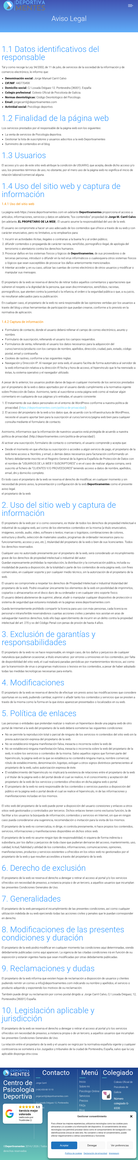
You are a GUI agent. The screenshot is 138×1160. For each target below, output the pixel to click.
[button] (131, 1116)
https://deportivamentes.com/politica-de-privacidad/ (52, 407)
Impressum (114, 1153)
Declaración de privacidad (95, 1153)
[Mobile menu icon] (131, 5)
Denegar (92, 1145)
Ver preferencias (120, 1145)
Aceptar (64, 1145)
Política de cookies (73, 1153)
